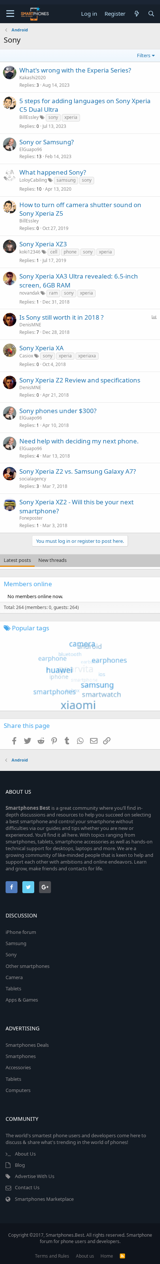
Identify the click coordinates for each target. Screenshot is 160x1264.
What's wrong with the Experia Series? (75, 70)
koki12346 (30, 252)
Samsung (16, 943)
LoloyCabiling (33, 180)
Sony (11, 954)
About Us (25, 1153)
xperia (70, 117)
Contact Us (27, 1187)
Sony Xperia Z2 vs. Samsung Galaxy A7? (77, 471)
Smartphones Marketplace (44, 1199)
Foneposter (31, 518)
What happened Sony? (52, 172)
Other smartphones (27, 966)
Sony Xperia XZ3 (43, 244)
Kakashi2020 (32, 77)
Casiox (26, 356)
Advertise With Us (34, 1176)
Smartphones (21, 1056)
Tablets (13, 988)
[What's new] (136, 14)
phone (70, 252)
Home (106, 1256)
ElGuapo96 (30, 149)
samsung (66, 180)
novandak (29, 293)
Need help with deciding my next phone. (79, 441)
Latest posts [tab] (17, 560)
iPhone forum (21, 932)
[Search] (151, 14)
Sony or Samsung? (46, 142)
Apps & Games (22, 999)
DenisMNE (30, 325)
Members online (28, 583)
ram (53, 293)
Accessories (18, 1067)
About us (85, 1256)
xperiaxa (87, 356)
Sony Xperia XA (41, 348)
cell (53, 252)
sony (53, 117)
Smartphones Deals (27, 1045)
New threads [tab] (52, 560)
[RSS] (122, 1256)
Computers (18, 1090)
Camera (14, 977)
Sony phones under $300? (57, 410)
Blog (20, 1165)
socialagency (32, 479)
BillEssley (29, 117)
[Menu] (10, 13)
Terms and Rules (52, 1256)
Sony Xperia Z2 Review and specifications (79, 380)
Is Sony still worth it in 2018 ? (61, 317)
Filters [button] (143, 55)
